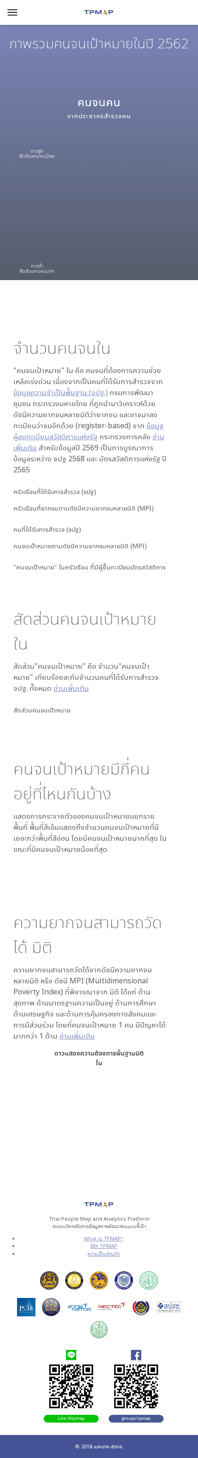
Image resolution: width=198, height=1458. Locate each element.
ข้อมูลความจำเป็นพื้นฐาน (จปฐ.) (60, 392)
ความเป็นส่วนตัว (103, 1253)
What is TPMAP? (103, 1238)
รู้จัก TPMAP (103, 1245)
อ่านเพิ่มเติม (71, 688)
